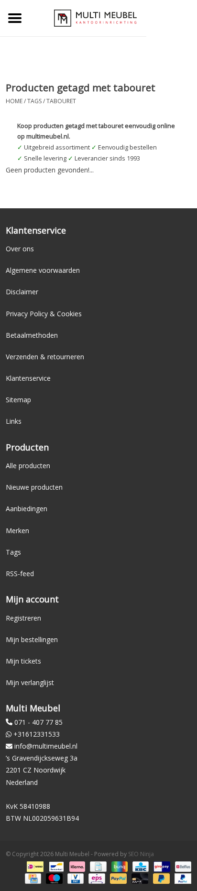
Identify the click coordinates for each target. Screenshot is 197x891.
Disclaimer (22, 291)
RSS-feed (20, 573)
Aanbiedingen (26, 508)
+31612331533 (36, 734)
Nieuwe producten (34, 487)
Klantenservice (28, 378)
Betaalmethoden (32, 335)
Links (14, 421)
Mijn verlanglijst (30, 682)
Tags (34, 101)
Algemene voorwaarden (43, 270)
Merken (17, 530)
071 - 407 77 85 (38, 722)
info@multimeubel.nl (45, 746)
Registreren (23, 618)
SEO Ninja (141, 854)
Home (14, 101)
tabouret (61, 101)
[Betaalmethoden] (33, 866)
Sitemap (18, 399)
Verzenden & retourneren (45, 356)
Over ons (20, 248)
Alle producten (28, 465)
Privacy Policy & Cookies (44, 313)
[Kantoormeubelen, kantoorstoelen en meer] (95, 17)
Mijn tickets (23, 661)
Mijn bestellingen (32, 639)
